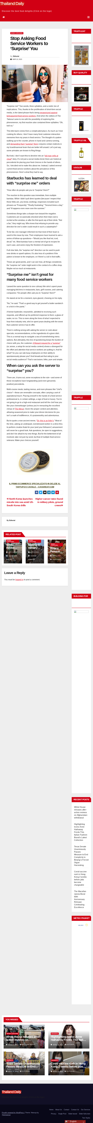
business (54, 1060)
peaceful (54, 1033)
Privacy (53, 1114)
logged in (19, 580)
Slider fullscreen (84, 1114)
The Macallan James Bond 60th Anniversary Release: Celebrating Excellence (80, 899)
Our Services (85, 1110)
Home (51, 1110)
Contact (66, 1110)
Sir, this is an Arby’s (45, 421)
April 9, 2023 (13, 1044)
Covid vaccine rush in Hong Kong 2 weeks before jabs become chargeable (68, 1066)
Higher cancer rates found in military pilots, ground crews (49, 502)
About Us (58, 1110)
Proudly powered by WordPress (13, 1113)
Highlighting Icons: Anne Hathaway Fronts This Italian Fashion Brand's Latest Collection (80, 832)
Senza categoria (17, 33)
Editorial (16, 56)
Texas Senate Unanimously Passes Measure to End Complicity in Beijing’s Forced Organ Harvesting (23, 1068)
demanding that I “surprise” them (24, 144)
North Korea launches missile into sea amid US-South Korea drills (20, 502)
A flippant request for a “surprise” (46, 343)
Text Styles (86, 1118)
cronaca (10, 1060)
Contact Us (75, 1110)
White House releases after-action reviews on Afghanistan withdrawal (80, 812)
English (73, 1121)
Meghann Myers (28, 1044)
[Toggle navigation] (88, 17)
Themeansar (6, 1115)
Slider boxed (72, 1114)
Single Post (62, 1114)
